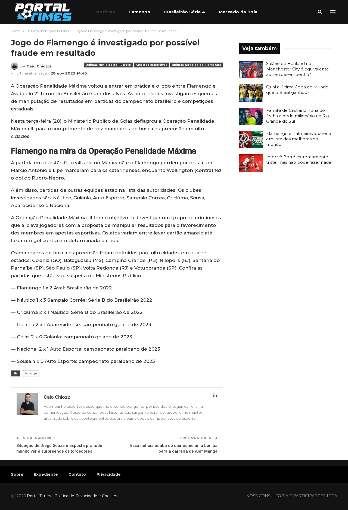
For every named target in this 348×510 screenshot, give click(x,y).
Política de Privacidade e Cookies (85, 495)
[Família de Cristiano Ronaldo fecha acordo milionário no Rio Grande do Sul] (251, 116)
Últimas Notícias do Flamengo (196, 65)
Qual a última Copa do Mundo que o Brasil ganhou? (297, 89)
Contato (77, 474)
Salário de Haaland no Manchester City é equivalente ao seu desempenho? (297, 69)
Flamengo (199, 86)
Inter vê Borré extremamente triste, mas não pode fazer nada (298, 159)
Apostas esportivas (151, 65)
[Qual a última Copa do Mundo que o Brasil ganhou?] (251, 93)
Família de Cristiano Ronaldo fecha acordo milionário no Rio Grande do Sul (297, 116)
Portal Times (39, 495)
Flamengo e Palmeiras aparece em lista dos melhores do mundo (298, 139)
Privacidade (109, 474)
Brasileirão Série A (184, 11)
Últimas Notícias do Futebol (108, 65)
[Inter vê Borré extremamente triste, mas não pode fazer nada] (251, 163)
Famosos (139, 11)
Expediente (46, 474)
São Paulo (58, 268)
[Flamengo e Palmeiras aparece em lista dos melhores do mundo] (251, 139)
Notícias (105, 11)
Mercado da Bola (238, 11)
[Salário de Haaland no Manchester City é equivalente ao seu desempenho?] (251, 69)
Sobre (17, 474)
